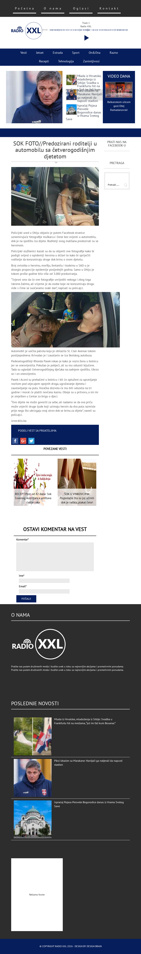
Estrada (58, 53)
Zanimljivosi (91, 61)
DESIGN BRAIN (94, 946)
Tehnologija (66, 61)
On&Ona (94, 53)
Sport (75, 53)
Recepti (44, 61)
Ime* (21, 575)
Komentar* (22, 539)
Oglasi (81, 8)
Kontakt (110, 8)
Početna (25, 8)
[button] (86, 38)
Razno (114, 53)
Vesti (23, 53)
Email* (23, 586)
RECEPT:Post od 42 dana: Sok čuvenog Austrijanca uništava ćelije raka (33, 498)
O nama (53, 8)
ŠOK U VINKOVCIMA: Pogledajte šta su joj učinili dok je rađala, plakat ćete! (77, 498)
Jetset (40, 53)
